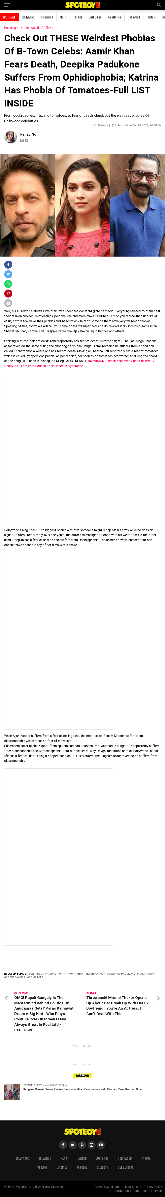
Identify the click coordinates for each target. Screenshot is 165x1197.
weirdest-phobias (43, 974)
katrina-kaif (96, 974)
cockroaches (15, 977)
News (49, 27)
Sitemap (156, 1191)
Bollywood (28, 17)
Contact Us (121, 1191)
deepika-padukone (122, 974)
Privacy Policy (153, 1187)
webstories (114, 17)
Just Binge (95, 17)
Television (47, 17)
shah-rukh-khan (72, 974)
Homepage (11, 27)
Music (63, 17)
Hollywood (134, 17)
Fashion (78, 17)
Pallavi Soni (29, 134)
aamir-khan (147, 974)
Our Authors (125, 1167)
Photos (151, 17)
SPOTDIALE (8, 17)
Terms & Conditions (107, 1187)
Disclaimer (132, 1187)
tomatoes (36, 977)
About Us (140, 1191)
